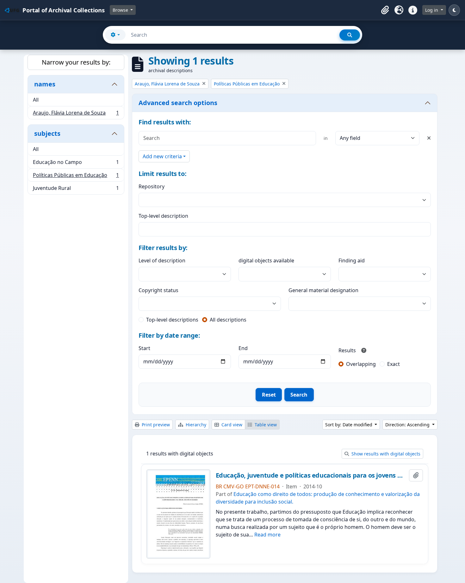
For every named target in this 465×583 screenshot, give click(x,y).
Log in (432, 10)
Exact (393, 363)
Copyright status (158, 290)
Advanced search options (178, 102)
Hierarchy (195, 425)
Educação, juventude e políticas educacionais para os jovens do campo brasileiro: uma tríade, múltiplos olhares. (311, 475)
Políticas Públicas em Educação (76, 177)
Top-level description (163, 215)
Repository (151, 186)
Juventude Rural (76, 189)
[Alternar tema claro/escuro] (454, 10)
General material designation (323, 290)
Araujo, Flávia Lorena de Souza (76, 114)
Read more (267, 534)
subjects (47, 133)
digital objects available (266, 260)
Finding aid (351, 260)
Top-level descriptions (172, 319)
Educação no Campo (76, 164)
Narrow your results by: (76, 62)
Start (144, 348)
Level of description (162, 260)
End (243, 348)
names (44, 84)
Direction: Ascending (408, 425)
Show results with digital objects (385, 454)
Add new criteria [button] (162, 156)
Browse (121, 10)
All (36, 99)
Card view (231, 425)
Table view (265, 425)
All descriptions (228, 319)
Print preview (155, 425)
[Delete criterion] (429, 138)
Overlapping (361, 363)
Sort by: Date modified (349, 425)
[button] (385, 10)
